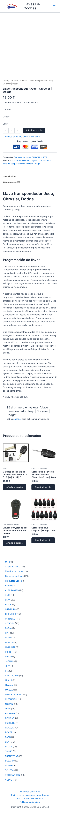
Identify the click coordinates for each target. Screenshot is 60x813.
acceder (17, 419)
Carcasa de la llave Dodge (28, 163)
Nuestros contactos (30, 791)
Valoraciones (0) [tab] (11, 182)
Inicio (5, 80)
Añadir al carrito (34, 130)
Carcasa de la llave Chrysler (25, 160)
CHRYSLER (28, 136)
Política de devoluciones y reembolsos (30, 795)
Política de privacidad (30, 802)
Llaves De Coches (32, 6)
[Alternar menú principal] (54, 6)
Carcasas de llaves (18, 80)
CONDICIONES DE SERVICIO (30, 798)
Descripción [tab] (9, 176)
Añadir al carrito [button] (14, 487)
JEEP (37, 136)
